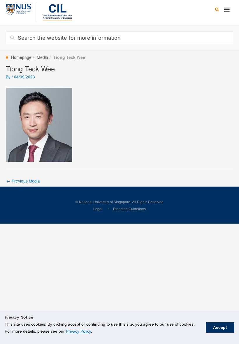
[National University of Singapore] (18, 9)
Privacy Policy (78, 331)
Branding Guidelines (129, 208)
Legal (97, 208)
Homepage (21, 57)
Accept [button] (220, 327)
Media (42, 57)
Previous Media (23, 181)
